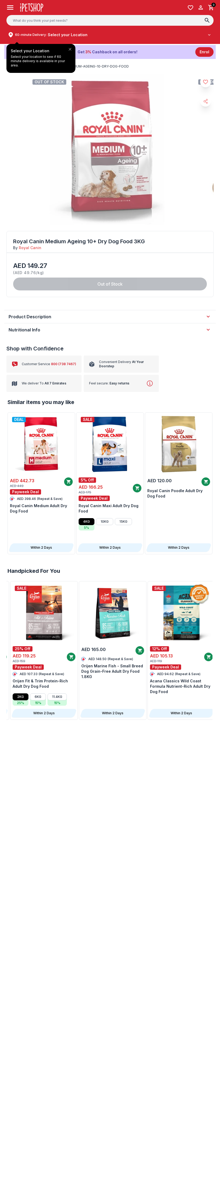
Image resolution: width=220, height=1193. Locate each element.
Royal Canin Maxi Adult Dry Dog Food (108, 508)
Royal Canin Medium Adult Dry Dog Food (38, 508)
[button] (110, 52)
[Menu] (10, 7)
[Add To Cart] (68, 481)
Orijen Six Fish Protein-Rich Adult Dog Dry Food (105, 684)
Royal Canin (30, 247)
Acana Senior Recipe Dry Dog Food (38, 669)
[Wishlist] (190, 7)
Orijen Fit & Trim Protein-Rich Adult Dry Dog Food (175, 684)
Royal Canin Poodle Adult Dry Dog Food (175, 493)
